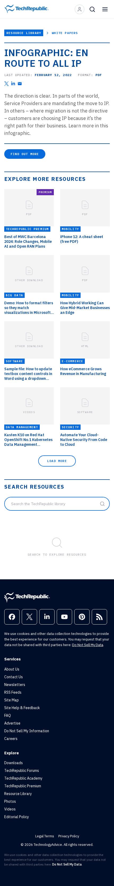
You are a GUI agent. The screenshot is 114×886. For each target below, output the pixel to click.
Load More (57, 461)
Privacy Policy (68, 836)
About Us (11, 669)
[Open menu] (105, 9)
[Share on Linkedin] (13, 83)
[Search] (92, 9)
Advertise (12, 723)
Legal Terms (44, 836)
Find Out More (25, 154)
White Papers (65, 33)
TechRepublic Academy (23, 778)
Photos (10, 801)
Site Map (11, 700)
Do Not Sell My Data (87, 645)
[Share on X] (6, 83)
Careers (10, 738)
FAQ (7, 715)
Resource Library (23, 33)
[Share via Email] (19, 83)
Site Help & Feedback (22, 707)
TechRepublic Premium (22, 786)
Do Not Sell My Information (26, 731)
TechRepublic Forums (21, 770)
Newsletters (14, 684)
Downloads (13, 762)
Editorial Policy (16, 816)
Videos (10, 809)
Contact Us (13, 677)
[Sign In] (79, 9)
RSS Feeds (12, 692)
